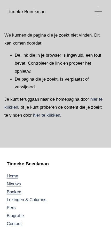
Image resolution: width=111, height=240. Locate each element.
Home (12, 176)
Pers (11, 207)
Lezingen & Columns (26, 199)
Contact (14, 223)
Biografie (15, 215)
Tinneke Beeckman (26, 11)
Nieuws (14, 184)
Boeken (14, 192)
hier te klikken (46, 115)
